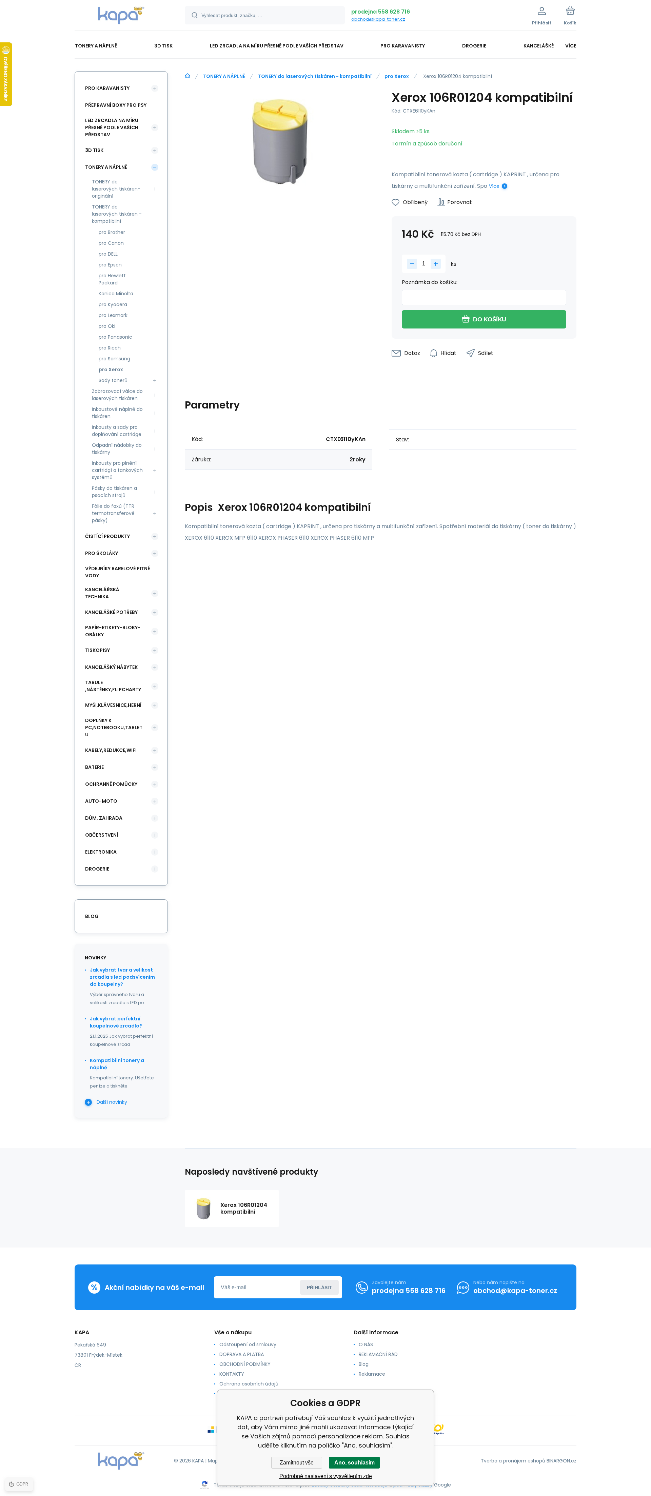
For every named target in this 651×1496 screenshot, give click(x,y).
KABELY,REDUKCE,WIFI (111, 750)
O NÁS (366, 1344)
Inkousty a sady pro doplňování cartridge (116, 431)
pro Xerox (396, 76)
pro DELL (108, 254)
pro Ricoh (110, 347)
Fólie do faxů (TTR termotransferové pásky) (113, 513)
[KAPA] (187, 76)
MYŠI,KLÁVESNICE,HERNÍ (113, 705)
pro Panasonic (115, 337)
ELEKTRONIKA (101, 852)
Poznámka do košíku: (429, 282)
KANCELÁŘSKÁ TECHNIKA (102, 593)
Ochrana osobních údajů (248, 1383)
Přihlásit (319, 1287)
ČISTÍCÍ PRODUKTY (107, 536)
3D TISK (94, 150)
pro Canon (111, 243)
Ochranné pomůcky (111, 784)
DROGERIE (97, 868)
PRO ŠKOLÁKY (101, 553)
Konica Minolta (116, 293)
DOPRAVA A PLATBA (241, 1354)
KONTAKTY (231, 1374)
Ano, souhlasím (354, 1462)
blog (92, 916)
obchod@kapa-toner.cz (378, 19)
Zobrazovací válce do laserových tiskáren (117, 395)
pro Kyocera (113, 304)
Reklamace (372, 1374)
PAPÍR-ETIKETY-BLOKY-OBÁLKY (112, 631)
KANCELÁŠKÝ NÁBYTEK (111, 667)
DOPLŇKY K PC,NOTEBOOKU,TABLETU (113, 727)
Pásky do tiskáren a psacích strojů (114, 492)
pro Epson (110, 264)
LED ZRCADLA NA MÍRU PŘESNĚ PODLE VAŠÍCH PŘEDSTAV (111, 127)
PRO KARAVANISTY (107, 88)
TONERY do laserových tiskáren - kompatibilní (315, 76)
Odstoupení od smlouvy (247, 1344)
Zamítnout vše (297, 1462)
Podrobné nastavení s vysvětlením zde (325, 1476)
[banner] (121, 16)
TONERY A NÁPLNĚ (224, 76)
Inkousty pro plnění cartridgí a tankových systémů (117, 470)
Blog (364, 1364)
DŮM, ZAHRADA (103, 818)
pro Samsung (114, 358)
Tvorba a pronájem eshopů (513, 1460)
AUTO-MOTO (101, 801)
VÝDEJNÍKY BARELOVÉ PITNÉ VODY (117, 572)
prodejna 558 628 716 (380, 12)
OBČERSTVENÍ (101, 835)
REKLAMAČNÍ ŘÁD (378, 1354)
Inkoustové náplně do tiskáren (117, 413)
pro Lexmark (113, 315)
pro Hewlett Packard (112, 279)
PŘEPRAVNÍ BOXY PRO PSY (115, 105)
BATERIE (94, 767)
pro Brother (112, 232)
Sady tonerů (113, 380)
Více (494, 186)
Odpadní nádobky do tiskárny (117, 449)
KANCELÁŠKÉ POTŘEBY (111, 612)
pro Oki (107, 326)
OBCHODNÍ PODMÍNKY (245, 1364)
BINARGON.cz (561, 1460)
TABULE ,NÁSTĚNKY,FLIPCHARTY (113, 686)
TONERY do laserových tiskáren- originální (116, 188)
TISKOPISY (97, 650)
